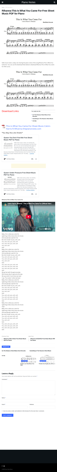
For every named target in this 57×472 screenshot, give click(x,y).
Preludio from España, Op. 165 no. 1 (47, 363)
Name (4, 397)
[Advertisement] (28, 57)
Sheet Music (24, 360)
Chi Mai (34, 121)
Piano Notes (28, 2)
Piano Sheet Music (9, 469)
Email (4, 404)
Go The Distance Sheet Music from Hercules (14, 350)
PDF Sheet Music (8, 7)
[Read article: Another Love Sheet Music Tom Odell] (28, 358)
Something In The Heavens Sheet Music (43, 118)
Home (3, 7)
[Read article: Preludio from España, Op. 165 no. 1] (47, 358)
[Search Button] (54, 2)
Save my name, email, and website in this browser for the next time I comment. (23, 411)
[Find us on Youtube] (4, 466)
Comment (5, 379)
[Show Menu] (2, 2)
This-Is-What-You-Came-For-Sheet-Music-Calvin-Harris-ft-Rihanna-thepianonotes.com (28, 127)
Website (32, 404)
